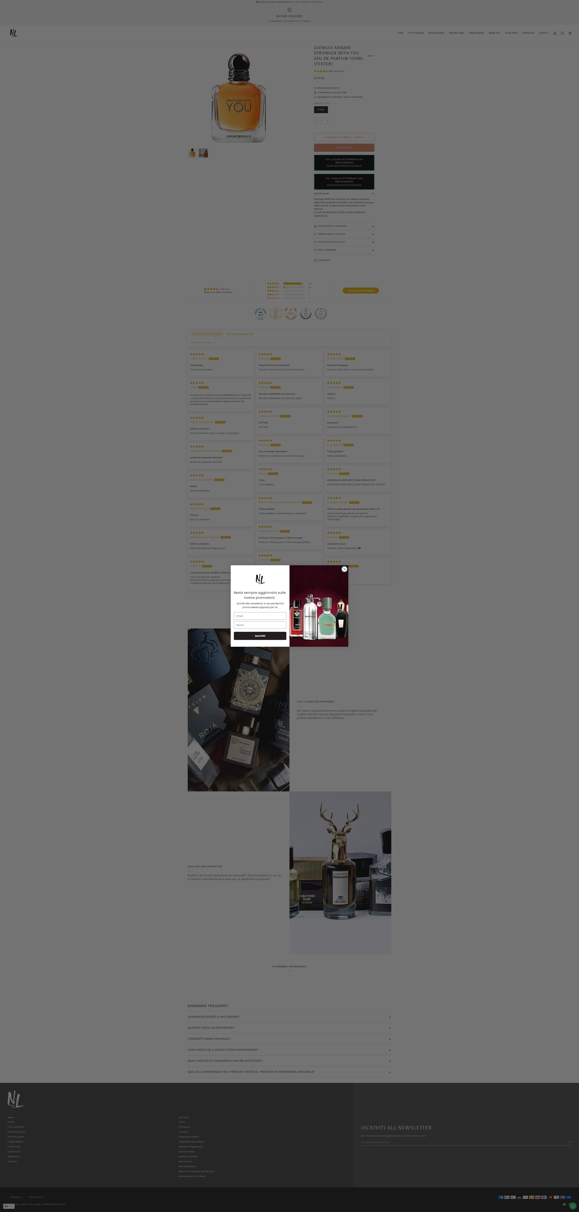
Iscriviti (260, 636)
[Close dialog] (344, 569)
